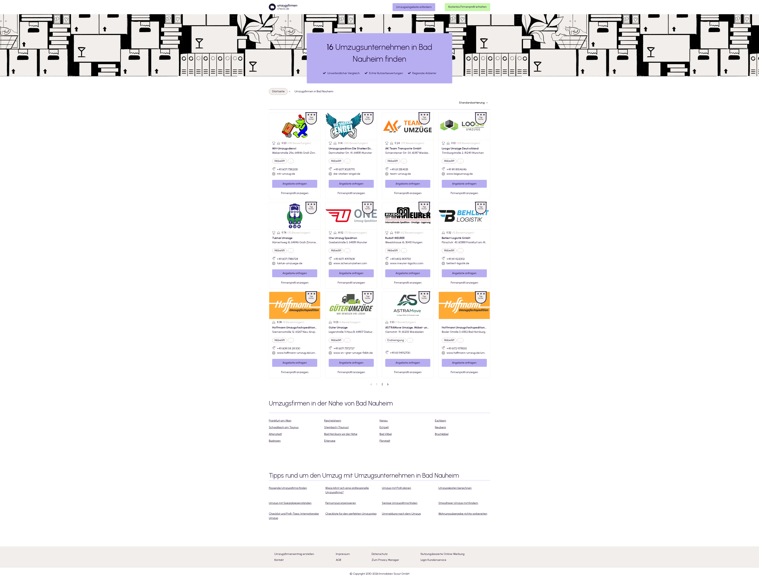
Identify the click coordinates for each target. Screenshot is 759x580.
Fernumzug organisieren (340, 503)
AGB (338, 560)
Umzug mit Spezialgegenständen (290, 503)
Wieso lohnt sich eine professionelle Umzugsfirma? (347, 490)
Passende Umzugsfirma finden (288, 488)
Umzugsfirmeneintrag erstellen (294, 554)
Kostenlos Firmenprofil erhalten (467, 6)
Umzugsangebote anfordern (414, 7)
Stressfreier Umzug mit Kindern (458, 503)
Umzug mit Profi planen (396, 488)
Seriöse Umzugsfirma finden (399, 503)
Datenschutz (380, 554)
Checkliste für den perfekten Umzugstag (351, 513)
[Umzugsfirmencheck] (283, 7)
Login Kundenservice (433, 560)
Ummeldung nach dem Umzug (401, 513)
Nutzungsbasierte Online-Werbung (442, 554)
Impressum (343, 554)
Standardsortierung (472, 102)
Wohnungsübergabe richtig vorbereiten (462, 513)
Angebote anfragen (294, 183)
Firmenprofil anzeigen (295, 193)
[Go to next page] (388, 384)
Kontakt (279, 560)
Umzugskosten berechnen (455, 488)
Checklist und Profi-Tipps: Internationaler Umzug (294, 516)
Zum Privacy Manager (385, 560)
